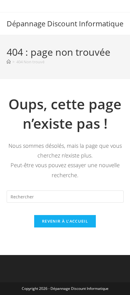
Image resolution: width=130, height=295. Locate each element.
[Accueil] (9, 62)
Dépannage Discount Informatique (65, 23)
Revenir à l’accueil (65, 221)
